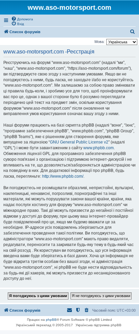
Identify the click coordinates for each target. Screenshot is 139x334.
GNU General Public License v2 (79, 142)
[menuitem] (22, 18)
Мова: (99, 42)
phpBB (51, 319)
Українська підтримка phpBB (98, 325)
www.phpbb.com (98, 148)
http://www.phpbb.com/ (62, 176)
